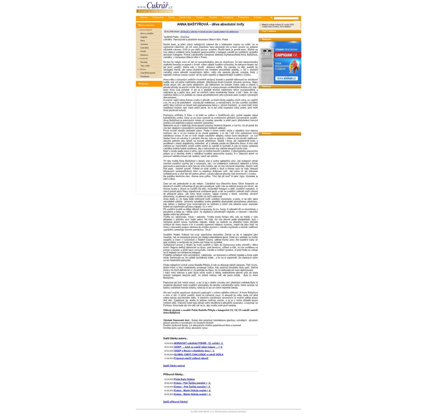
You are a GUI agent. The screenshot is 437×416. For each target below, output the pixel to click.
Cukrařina (144, 48)
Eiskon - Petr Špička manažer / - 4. (192, 383)
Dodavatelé (158, 17)
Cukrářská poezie (147, 73)
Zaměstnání (185, 17)
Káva (142, 41)
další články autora (174, 365)
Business (144, 55)
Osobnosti (144, 76)
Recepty (213, 17)
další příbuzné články (175, 401)
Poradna (200, 17)
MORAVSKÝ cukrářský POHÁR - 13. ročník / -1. (198, 343)
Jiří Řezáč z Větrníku (189, 32)
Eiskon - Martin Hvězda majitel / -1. (192, 394)
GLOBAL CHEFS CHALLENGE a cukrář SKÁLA (198, 354)
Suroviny (144, 44)
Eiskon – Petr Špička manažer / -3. (192, 386)
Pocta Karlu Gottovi (184, 379)
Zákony (143, 17)
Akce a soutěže (146, 33)
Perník (143, 51)
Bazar (171, 17)
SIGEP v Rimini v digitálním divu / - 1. (194, 350)
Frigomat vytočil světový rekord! (191, 358)
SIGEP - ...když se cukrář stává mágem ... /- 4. (198, 347)
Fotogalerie (227, 17)
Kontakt (258, 17)
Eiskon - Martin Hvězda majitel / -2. (192, 390)
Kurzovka (242, 412)
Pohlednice (243, 17)
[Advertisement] (239, 7)
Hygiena (143, 37)
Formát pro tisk (205, 32)
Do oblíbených (232, 32)
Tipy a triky (145, 66)
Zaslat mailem (219, 32)
